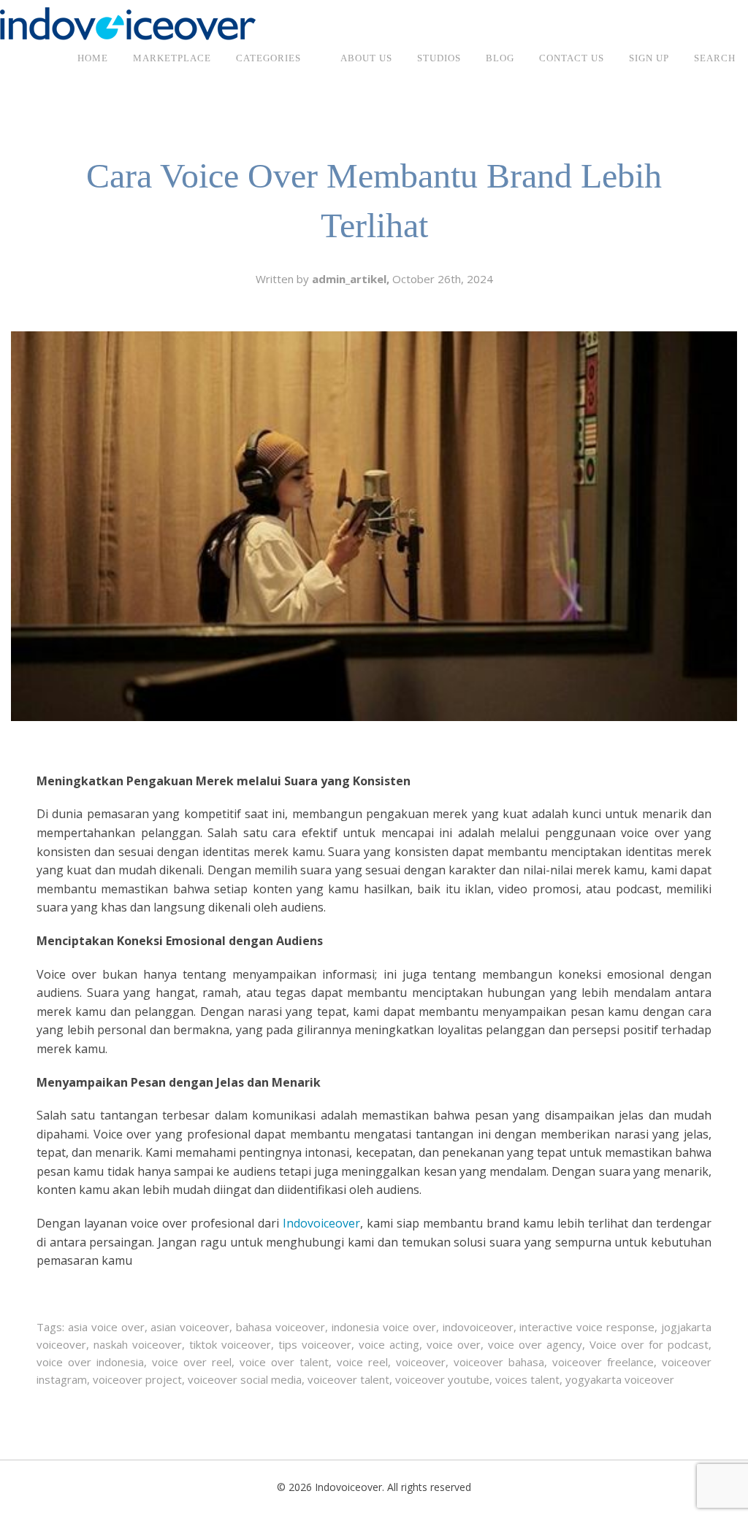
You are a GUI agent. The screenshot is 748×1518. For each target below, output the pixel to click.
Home (92, 58)
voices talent (527, 1379)
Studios (439, 58)
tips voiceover (314, 1344)
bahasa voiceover (280, 1326)
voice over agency (535, 1344)
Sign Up (649, 58)
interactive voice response (586, 1326)
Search (715, 58)
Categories (268, 58)
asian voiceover (189, 1326)
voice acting (389, 1344)
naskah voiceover (138, 1344)
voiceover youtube (442, 1379)
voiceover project (137, 1379)
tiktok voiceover (230, 1344)
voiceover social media (245, 1379)
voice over (454, 1344)
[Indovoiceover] (128, 23)
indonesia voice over (384, 1326)
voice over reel (192, 1362)
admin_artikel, (352, 278)
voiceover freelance (603, 1362)
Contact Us (571, 58)
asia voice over (106, 1326)
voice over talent (284, 1362)
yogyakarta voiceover (619, 1379)
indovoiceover (478, 1326)
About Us (366, 58)
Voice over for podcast (649, 1344)
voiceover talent (348, 1379)
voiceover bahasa (499, 1362)
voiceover (421, 1362)
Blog (500, 58)
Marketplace (172, 58)
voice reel (362, 1362)
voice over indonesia (90, 1362)
